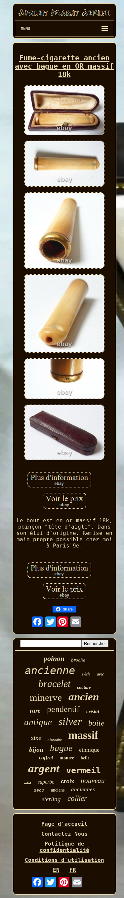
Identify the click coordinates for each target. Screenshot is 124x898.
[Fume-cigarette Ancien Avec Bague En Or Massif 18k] (64, 111)
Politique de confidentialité (64, 847)
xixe (36, 738)
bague (61, 748)
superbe (46, 782)
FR (72, 870)
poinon (54, 658)
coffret (46, 757)
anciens (57, 790)
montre (67, 757)
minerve (46, 697)
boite (96, 723)
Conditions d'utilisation (64, 860)
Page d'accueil (64, 824)
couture (84, 687)
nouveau (93, 781)
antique (38, 722)
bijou (36, 749)
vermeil (83, 770)
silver (70, 721)
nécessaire (55, 739)
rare (35, 710)
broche (78, 660)
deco (39, 790)
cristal (92, 711)
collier (77, 798)
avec (100, 674)
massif (83, 735)
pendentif (63, 709)
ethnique (89, 749)
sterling (51, 799)
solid (27, 783)
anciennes (83, 789)
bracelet (54, 683)
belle (85, 757)
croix (67, 781)
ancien (83, 697)
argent (44, 768)
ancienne (50, 670)
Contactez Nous (64, 834)
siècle (86, 674)
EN (56, 870)
